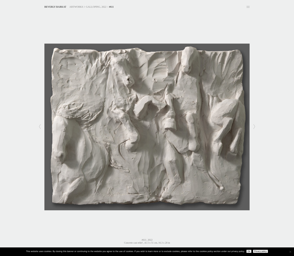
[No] (290, 251)
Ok (249, 251)
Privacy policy (260, 251)
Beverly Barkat (55, 7)
